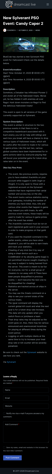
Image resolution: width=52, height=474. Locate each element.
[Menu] (48, 4)
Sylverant (31, 352)
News (37, 30)
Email (7, 398)
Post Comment (12, 457)
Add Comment (12, 424)
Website (8, 406)
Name (7, 390)
